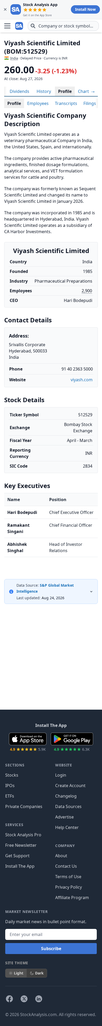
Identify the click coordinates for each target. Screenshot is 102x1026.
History (44, 91)
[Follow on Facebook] (9, 999)
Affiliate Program (72, 897)
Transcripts (66, 103)
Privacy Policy (68, 887)
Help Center (67, 827)
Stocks (11, 775)
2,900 (87, 291)
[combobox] (63, 26)
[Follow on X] (24, 999)
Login (60, 775)
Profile (65, 91)
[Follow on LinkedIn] (39, 999)
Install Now (85, 9)
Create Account (70, 785)
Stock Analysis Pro (23, 835)
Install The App (20, 866)
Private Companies (23, 806)
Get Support (17, 856)
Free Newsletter (21, 845)
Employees (38, 103)
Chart (84, 91)
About (61, 856)
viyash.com (82, 380)
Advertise (64, 817)
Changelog (66, 796)
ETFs (9, 796)
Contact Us (66, 866)
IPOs (10, 785)
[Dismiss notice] (5, 9)
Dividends (19, 91)
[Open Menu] (7, 26)
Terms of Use (68, 876)
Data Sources (68, 806)
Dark (39, 973)
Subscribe (51, 948)
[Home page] (19, 25)
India (14, 58)
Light (18, 973)
